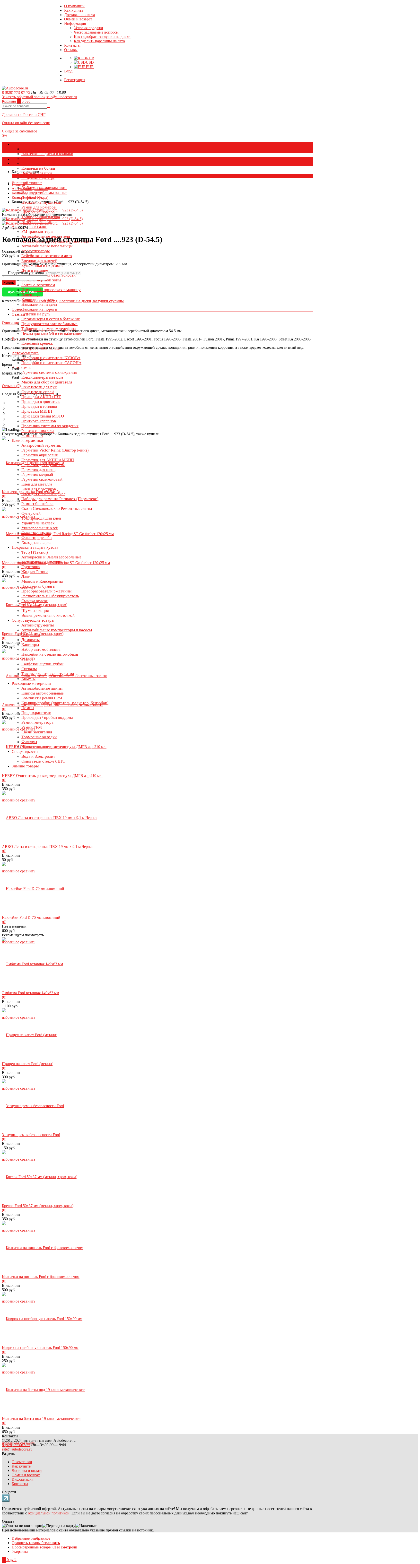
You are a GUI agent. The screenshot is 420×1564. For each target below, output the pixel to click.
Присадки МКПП (36, 411)
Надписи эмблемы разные (44, 192)
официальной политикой (49, 1513)
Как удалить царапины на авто (99, 41)
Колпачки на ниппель (40, 163)
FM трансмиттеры (37, 231)
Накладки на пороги (39, 309)
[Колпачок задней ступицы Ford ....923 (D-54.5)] (42, 219)
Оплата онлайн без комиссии (26, 123)
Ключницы (30, 294)
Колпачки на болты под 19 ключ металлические (41, 1418)
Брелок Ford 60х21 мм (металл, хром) (32, 634)
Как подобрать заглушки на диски (102, 37)
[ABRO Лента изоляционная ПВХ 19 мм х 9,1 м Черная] (49, 818)
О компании (74, 6)
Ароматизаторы (35, 251)
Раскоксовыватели (37, 430)
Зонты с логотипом (38, 285)
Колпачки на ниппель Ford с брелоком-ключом (40, 1277)
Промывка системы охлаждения (50, 426)
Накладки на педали (39, 304)
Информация (75, 23)
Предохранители (36, 712)
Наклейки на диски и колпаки (47, 153)
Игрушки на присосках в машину (51, 289)
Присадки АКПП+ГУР (41, 396)
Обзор (17, 309)
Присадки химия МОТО (42, 416)
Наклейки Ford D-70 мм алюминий (31, 917)
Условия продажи (88, 28)
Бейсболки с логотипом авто (46, 255)
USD (90, 62)
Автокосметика (25, 353)
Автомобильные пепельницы (46, 246)
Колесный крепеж (37, 343)
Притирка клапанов (38, 421)
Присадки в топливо (39, 406)
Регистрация (74, 80)
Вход (68, 71)
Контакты (72, 45)
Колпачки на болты (38, 168)
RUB (90, 58)
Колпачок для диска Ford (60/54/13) (31, 492)
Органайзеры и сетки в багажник (50, 319)
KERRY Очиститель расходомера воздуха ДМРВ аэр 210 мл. (52, 775)
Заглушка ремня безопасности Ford (31, 1135)
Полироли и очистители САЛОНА (51, 362)
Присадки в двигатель (40, 401)
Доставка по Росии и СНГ (23, 115)
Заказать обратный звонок (23, 97)
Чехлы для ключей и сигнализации (51, 333)
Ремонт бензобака (37, 503)
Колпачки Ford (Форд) (30, 197)
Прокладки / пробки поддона (47, 717)
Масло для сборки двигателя (46, 382)
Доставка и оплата (79, 15)
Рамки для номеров (38, 207)
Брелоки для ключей (39, 260)
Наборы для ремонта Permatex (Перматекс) (59, 498)
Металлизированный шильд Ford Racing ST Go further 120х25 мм (56, 563)
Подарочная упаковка (26, 273)
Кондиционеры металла (42, 377)
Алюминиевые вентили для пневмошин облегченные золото (52, 705)
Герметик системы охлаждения (49, 372)
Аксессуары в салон (29, 226)
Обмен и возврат (78, 19)
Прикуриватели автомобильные (49, 323)
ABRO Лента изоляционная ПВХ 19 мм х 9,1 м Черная (47, 846)
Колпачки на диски (38, 149)
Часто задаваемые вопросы (96, 32)
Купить (9, 283)
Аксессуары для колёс (31, 144)
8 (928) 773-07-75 (16, 92)
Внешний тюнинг (27, 183)
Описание (10, 323)
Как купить (73, 10)
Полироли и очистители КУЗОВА (50, 358)
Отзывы (71, 50)
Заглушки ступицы (37, 178)
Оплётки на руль (35, 314)
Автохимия (22, 367)
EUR (90, 67)
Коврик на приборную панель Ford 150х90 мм (40, 1348)
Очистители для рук (39, 387)
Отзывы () (11, 386)
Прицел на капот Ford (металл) (27, 1064)
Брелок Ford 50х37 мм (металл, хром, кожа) (37, 1206)
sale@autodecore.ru (61, 97)
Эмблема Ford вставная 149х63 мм (30, 993)
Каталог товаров (25, 159)
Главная (18, 184)
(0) (4, 496)
